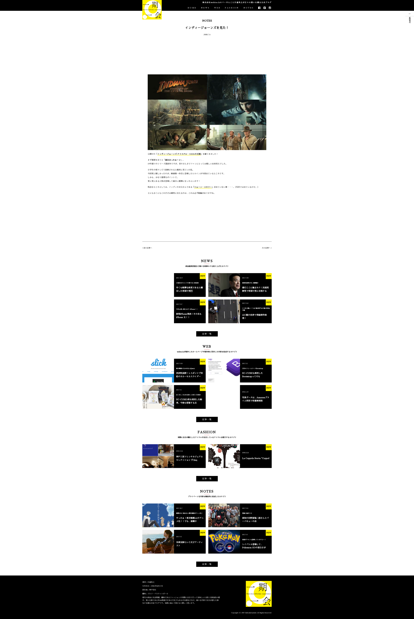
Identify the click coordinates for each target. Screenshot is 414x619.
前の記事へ (147, 248)
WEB (217, 8)
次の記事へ (266, 248)
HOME (192, 8)
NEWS (205, 8)
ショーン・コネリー (203, 187)
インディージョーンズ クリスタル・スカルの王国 (179, 154)
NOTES (248, 8)
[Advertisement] (207, 55)
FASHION (232, 8)
